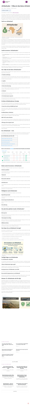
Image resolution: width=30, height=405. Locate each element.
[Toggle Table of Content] (9, 10)
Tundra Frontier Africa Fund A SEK (7, 138)
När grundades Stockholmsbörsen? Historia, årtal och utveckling (7, 350)
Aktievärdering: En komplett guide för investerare (22, 350)
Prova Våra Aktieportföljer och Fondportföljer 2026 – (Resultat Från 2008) (7, 344)
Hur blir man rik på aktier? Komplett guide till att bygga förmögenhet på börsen (7, 355)
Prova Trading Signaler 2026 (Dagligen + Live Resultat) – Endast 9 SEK (22, 344)
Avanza (11, 148)
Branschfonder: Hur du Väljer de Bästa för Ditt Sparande (21, 384)
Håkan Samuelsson (16, 12)
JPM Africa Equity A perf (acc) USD (7, 145)
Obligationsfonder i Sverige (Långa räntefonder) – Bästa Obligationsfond (22, 376)
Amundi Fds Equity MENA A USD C (7, 140)
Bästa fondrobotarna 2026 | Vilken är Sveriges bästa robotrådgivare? (8, 375)
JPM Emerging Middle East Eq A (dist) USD (8, 143)
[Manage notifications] (28, 403)
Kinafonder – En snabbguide (11, 298)
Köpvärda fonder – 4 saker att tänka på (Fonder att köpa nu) (8, 384)
